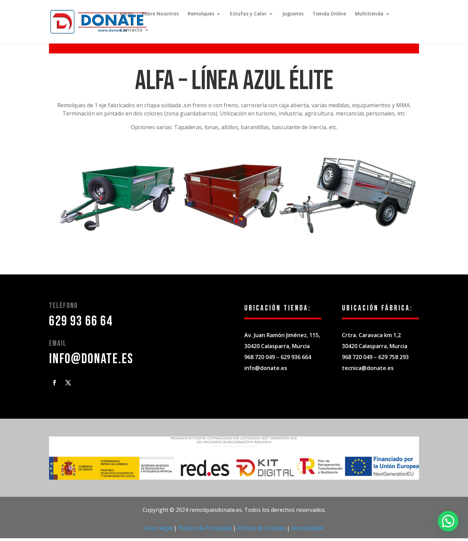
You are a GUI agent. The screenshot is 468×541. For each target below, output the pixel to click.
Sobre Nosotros (160, 14)
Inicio (126, 14)
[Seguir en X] (68, 382)
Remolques (201, 14)
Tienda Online (329, 14)
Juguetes (293, 14)
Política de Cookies (261, 528)
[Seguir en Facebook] (54, 382)
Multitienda (369, 14)
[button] (448, 521)
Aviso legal (158, 528)
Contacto (131, 30)
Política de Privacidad (205, 528)
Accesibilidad (307, 528)
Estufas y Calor (248, 14)
